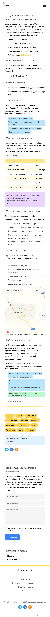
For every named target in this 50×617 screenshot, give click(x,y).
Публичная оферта (25, 587)
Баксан (19, 415)
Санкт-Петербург (14, 559)
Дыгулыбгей (31, 415)
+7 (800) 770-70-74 (18, 76)
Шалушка (30, 430)
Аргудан (9, 415)
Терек (34, 425)
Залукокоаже (11, 420)
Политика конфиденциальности (25, 583)
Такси (15, 602)
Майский (24, 420)
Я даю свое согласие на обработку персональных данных (25, 530)
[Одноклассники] (16, 449)
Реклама (25, 591)
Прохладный (23, 425)
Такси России (25, 579)
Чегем (20, 430)
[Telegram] (7, 449)
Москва (10, 556)
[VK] (12, 449)
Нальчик (34, 420)
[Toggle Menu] (44, 5)
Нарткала (10, 425)
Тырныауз (10, 430)
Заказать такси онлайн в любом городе (25, 615)
